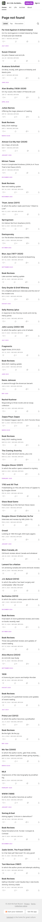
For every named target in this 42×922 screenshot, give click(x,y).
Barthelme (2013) (10, 596)
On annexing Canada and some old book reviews (21, 568)
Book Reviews (8, 122)
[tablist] (13, 23)
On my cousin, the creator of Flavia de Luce (18, 92)
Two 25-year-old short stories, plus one (17, 454)
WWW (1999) (8, 794)
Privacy (27, 904)
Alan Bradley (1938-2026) (14, 88)
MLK (4, 772)
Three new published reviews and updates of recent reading (19, 642)
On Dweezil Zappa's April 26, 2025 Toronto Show (21, 420)
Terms (33, 904)
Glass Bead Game (10, 502)
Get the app (32, 912)
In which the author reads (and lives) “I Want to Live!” (20, 207)
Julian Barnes (8, 108)
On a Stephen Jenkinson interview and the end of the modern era (20, 292)
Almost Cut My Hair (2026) (14, 142)
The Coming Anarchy (12, 451)
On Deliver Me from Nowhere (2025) (16, 223)
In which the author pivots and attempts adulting (21, 867)
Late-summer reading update (13, 276)
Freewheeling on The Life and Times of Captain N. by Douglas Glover (21, 489)
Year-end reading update (11, 186)
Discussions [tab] (19, 24)
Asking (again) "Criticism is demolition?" (17, 816)
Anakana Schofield (11, 66)
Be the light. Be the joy (10, 733)
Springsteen (7, 220)
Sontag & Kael (8, 813)
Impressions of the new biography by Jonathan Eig (20, 776)
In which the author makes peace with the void (20, 599)
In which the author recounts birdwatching (18, 257)
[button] (4, 7)
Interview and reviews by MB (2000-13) (17, 519)
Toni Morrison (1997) (11, 864)
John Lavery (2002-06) (13, 327)
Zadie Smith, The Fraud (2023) (16, 850)
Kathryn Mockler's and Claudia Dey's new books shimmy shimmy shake (20, 883)
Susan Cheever (9, 52)
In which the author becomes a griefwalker (18, 719)
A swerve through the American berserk (17, 383)
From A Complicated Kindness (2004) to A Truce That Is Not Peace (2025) (20, 165)
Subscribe (29, 3)
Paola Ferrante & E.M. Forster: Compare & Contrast (18, 832)
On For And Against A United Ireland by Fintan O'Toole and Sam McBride (20, 34)
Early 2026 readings (9, 125)
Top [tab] (11, 24)
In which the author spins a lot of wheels (17, 330)
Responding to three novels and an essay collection (17, 404)
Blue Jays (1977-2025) (12, 254)
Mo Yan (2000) (9, 749)
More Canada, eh (10, 550)
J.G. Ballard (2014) (10, 579)
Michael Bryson (12, 38)
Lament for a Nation (11, 564)
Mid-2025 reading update (12, 364)
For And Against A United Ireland (17, 30)
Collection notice (21, 906)
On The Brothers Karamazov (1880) (15, 237)
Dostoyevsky (8, 234)
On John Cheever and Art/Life (13, 55)
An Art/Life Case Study (10, 658)
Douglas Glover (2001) (12, 465)
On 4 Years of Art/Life (10, 145)
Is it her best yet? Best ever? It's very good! (18, 853)
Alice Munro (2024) (11, 655)
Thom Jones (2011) (11, 203)
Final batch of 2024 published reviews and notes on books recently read (20, 620)
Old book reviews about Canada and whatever (19, 553)
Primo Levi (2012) (10, 716)
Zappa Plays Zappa (11, 417)
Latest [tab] (5, 24)
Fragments (7, 346)
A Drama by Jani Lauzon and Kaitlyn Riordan (19, 677)
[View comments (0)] (15, 41)
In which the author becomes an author (17, 797)
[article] (21, 35)
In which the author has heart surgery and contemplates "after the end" (18, 583)
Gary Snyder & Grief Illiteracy (15, 288)
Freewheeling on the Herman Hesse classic (18, 505)
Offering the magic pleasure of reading (17, 111)
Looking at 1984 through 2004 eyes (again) (18, 534)
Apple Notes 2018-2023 (11, 349)
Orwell (5, 530)
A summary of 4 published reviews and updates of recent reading (20, 698)
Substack (10, 917)
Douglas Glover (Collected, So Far (17, 516)
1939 (4, 674)
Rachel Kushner (9, 399)
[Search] (38, 23)
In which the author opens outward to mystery (20, 468)
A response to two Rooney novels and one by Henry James (19, 314)
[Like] (3, 61)
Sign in (37, 3)
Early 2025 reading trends (12, 439)
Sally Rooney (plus (10, 310)
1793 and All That (10, 484)
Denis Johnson (9, 380)
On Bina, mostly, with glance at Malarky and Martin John (19, 70)
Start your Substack (15, 912)
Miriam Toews (8, 161)
